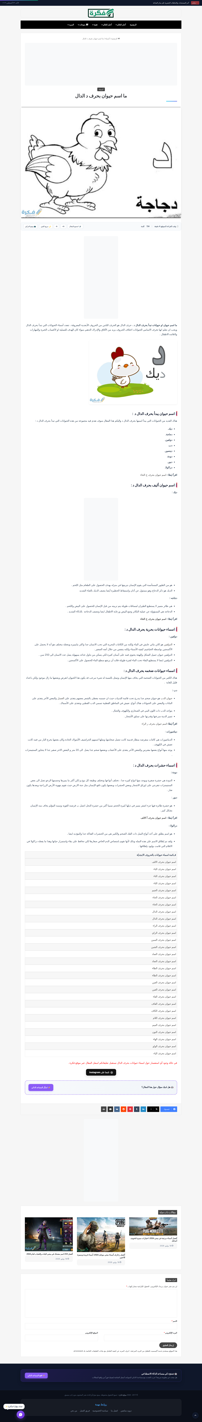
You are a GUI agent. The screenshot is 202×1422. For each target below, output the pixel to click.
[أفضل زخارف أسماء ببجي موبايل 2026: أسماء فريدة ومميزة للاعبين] (101, 1234)
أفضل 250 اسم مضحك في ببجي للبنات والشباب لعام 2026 (50, 1254)
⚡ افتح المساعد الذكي (36, 1375)
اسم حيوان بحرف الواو (164, 1046)
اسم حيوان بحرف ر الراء (154, 723)
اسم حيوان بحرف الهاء (164, 1039)
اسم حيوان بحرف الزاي (164, 932)
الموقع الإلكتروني (91, 1333)
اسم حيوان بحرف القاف (163, 1003)
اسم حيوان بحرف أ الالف (153, 817)
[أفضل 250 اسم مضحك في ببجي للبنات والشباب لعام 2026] (49, 1234)
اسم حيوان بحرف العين (164, 982)
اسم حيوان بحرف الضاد (164, 961)
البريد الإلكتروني (170, 1333)
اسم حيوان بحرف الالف (164, 861)
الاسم (174, 1321)
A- (56, 226)
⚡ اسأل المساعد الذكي (40, 1087)
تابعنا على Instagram (101, 1072)
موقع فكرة (123, 1395)
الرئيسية (133, 24)
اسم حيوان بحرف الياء (164, 1053)
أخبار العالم (121, 24)
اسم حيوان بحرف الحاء (164, 897)
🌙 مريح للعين (46, 226)
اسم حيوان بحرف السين (163, 939)
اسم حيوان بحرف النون (164, 1032)
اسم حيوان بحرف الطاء (164, 968)
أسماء (107, 38)
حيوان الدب (166, 698)
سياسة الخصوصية (100, 1410)
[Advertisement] (101, 64)
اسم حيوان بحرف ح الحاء (153, 474)
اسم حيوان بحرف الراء (164, 925)
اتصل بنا (114, 1410)
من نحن (73, 1410)
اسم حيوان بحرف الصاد (164, 954)
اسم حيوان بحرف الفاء (164, 996)
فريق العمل (85, 1410)
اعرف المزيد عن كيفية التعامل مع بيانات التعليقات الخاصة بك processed (101, 1351)
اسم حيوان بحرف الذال (164, 918)
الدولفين (168, 644)
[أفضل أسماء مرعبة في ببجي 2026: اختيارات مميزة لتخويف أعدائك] (153, 1226)
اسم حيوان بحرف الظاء (164, 975)
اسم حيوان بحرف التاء (164, 876)
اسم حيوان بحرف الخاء (164, 904)
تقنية (96, 24)
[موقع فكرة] (101, 13)
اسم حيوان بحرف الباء (164, 869)
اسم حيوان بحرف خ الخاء (153, 619)
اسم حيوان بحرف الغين (164, 989)
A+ (63, 226)
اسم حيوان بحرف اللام (164, 1018)
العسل (60, 698)
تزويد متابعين (126, 1410)
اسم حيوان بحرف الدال (164, 911)
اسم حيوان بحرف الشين (163, 947)
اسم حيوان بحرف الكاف (163, 1010)
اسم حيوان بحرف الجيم (164, 890)
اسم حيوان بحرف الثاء (164, 883)
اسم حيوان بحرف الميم (164, 1025)
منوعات (82, 24)
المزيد (71, 24)
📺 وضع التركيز (30, 226)
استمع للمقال (75, 226)
